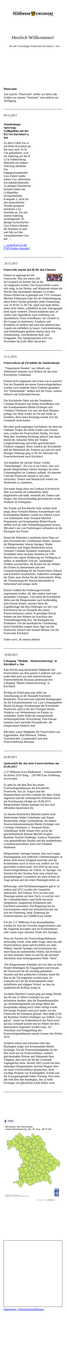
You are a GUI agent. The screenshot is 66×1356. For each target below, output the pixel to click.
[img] (33, 14)
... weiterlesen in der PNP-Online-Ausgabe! (17, 246)
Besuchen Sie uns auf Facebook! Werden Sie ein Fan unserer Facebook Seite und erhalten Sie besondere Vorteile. (33, 1213)
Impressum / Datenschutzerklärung (24, 1309)
